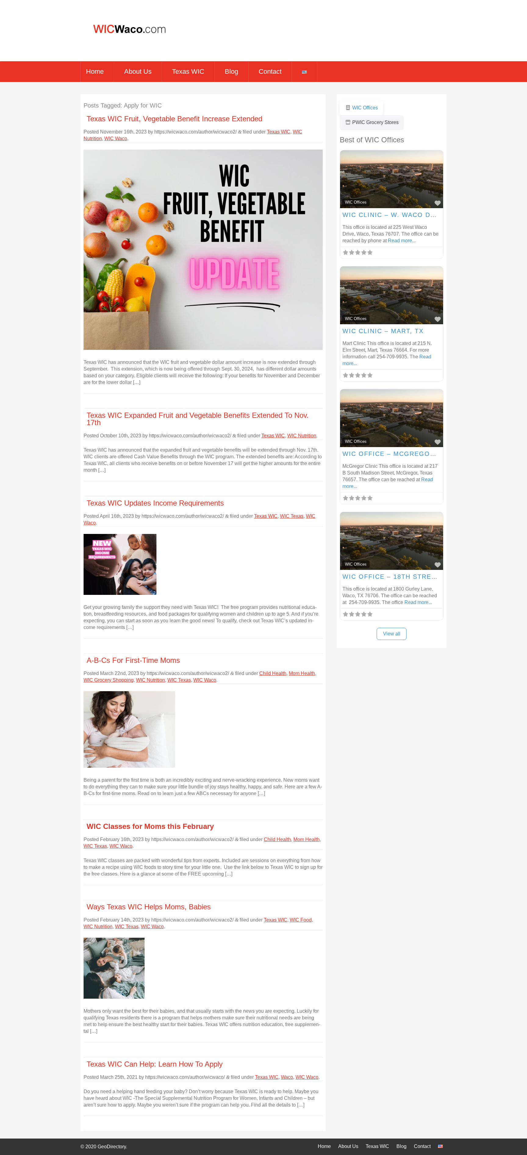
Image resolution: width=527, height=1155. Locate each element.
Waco (287, 1077)
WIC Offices (356, 202)
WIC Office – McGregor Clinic (401, 453)
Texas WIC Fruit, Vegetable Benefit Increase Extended (174, 119)
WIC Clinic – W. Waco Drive (394, 214)
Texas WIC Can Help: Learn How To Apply (155, 1064)
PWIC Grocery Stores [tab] (375, 122)
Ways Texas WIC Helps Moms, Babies (149, 907)
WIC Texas (291, 516)
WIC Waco (115, 138)
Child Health (272, 673)
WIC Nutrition (301, 435)
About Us (138, 71)
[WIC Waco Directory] (127, 45)
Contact (270, 71)
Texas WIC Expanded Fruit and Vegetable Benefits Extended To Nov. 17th (198, 419)
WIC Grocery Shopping (109, 680)
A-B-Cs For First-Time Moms (133, 660)
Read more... (402, 240)
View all (391, 633)
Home (95, 71)
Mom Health (302, 673)
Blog (231, 71)
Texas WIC (188, 71)
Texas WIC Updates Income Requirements (155, 503)
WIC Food (301, 919)
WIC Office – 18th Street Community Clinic (426, 576)
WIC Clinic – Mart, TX (383, 331)
